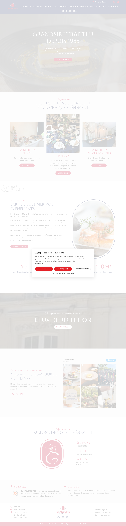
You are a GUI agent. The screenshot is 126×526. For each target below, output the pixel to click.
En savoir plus (39, 263)
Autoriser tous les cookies (44, 269)
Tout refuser (63, 269)
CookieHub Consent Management (66, 273)
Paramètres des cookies (82, 269)
